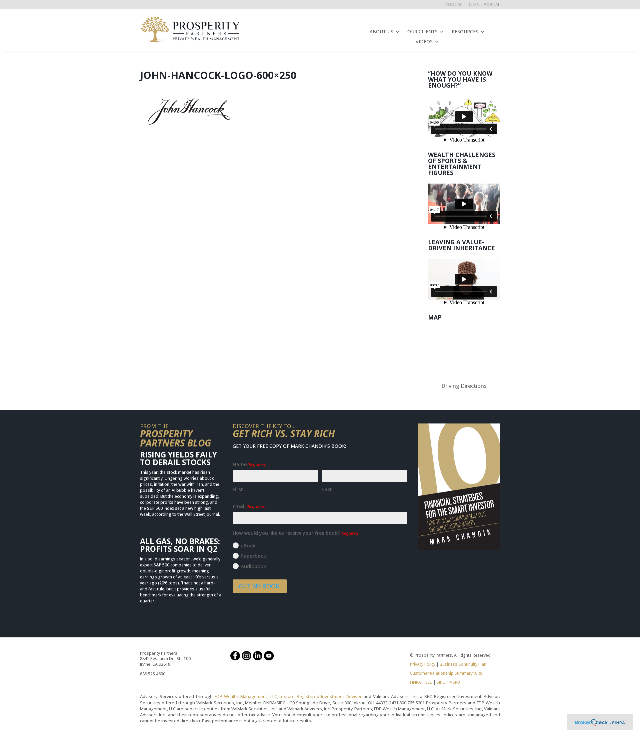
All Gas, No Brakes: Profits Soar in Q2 (180, 545)
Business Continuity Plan (463, 664)
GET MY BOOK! (260, 586)
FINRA (415, 682)
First (238, 489)
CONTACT (455, 4)
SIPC (441, 682)
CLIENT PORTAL (484, 4)
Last (327, 489)
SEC (428, 682)
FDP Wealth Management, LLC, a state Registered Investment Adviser (288, 696)
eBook (248, 545)
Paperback (253, 555)
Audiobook (253, 566)
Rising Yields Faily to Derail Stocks (178, 458)
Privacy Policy (422, 664)
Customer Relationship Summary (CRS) (447, 673)
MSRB (454, 682)
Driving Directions (464, 385)
